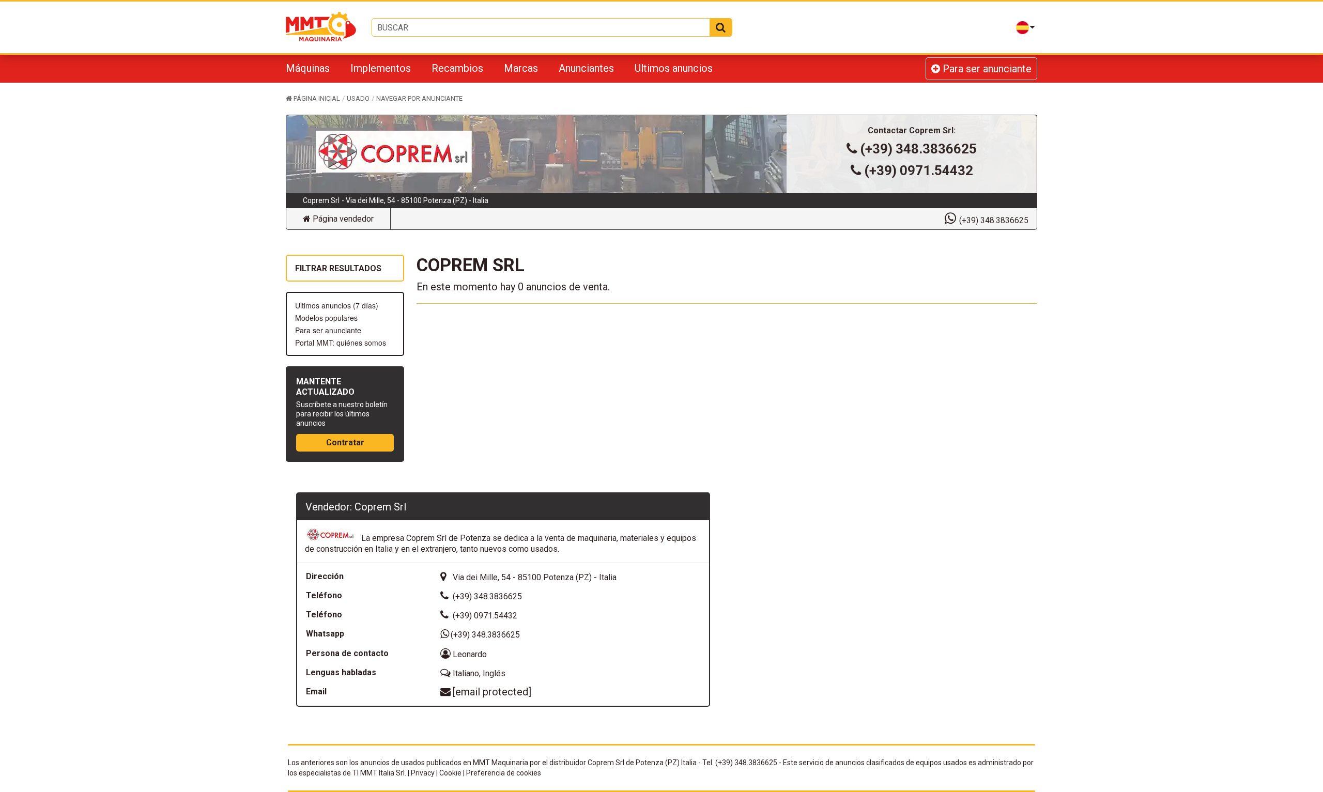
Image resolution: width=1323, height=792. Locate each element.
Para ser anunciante (986, 69)
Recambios (457, 68)
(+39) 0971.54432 (918, 170)
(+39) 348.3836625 (918, 149)
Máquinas (308, 68)
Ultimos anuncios (674, 68)
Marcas (521, 68)
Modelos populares (326, 318)
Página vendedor (342, 219)
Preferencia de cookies (503, 773)
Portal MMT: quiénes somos (340, 342)
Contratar (345, 442)
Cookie (450, 773)
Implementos (380, 68)
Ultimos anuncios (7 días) (336, 305)
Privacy (423, 773)
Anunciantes (586, 68)
